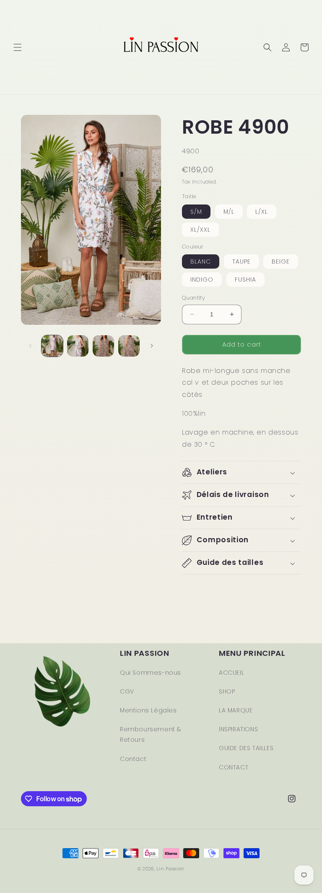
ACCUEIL (231, 672)
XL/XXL (200, 229)
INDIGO (201, 279)
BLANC (200, 261)
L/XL (261, 211)
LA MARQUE (235, 710)
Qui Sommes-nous (150, 672)
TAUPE (241, 261)
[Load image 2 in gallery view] (77, 346)
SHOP (227, 691)
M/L (228, 211)
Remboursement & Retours (150, 734)
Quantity (193, 298)
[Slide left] (30, 345)
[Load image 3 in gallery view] (103, 346)
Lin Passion (170, 868)
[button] (17, 47)
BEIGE (281, 261)
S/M (196, 211)
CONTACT (233, 767)
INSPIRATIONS (238, 729)
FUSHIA (245, 279)
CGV (127, 691)
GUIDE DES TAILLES (246, 748)
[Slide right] (152, 345)
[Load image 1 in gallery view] (52, 346)
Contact (133, 759)
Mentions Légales (148, 710)
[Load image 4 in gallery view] (129, 346)
